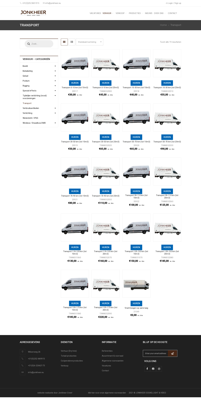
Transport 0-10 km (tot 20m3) (105, 87)
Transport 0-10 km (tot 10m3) (75, 87)
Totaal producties (68, 356)
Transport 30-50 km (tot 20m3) (106, 142)
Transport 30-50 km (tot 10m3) (75, 142)
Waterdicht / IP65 (30, 118)
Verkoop (64, 366)
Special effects (29, 91)
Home (163, 25)
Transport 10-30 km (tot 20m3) (167, 87)
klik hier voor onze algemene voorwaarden (107, 393)
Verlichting (27, 113)
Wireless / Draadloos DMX (34, 123)
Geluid (25, 76)
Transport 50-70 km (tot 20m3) (167, 142)
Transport (27, 103)
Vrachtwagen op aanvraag (136, 308)
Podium (26, 81)
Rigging (26, 86)
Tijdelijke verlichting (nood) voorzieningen (35, 96)
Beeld (25, 66)
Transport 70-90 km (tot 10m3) (75, 196)
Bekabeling (28, 71)
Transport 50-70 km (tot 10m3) (136, 142)
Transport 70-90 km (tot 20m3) (106, 196)
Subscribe (172, 353)
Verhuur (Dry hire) (69, 351)
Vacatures (106, 366)
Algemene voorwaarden (112, 361)
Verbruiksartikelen (31, 108)
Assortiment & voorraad (112, 356)
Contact (105, 371)
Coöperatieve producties (72, 361)
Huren (74, 83)
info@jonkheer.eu (36, 372)
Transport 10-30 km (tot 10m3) (136, 87)
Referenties (107, 351)
